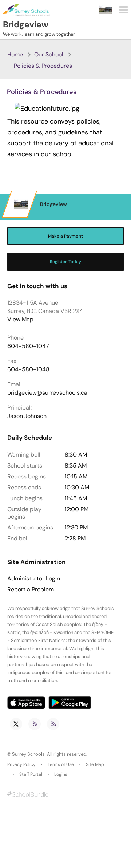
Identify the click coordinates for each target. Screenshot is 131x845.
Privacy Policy (21, 764)
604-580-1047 (28, 346)
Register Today (66, 262)
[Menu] (123, 9)
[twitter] (16, 724)
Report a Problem (30, 589)
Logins (60, 774)
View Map (20, 319)
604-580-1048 (28, 369)
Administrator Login (33, 578)
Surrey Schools (28, 754)
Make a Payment (65, 236)
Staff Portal (30, 774)
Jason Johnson (27, 416)
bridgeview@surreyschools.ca (47, 392)
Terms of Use (61, 764)
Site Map (95, 764)
